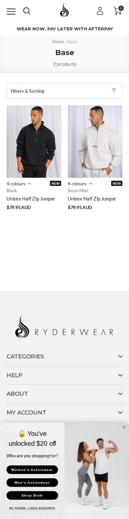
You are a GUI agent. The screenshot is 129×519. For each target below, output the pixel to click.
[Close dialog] (124, 427)
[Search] (26, 10)
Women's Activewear (32, 470)
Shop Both (32, 495)
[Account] (100, 11)
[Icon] (11, 10)
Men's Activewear (32, 482)
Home (58, 41)
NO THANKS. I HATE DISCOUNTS (32, 508)
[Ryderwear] (64, 12)
